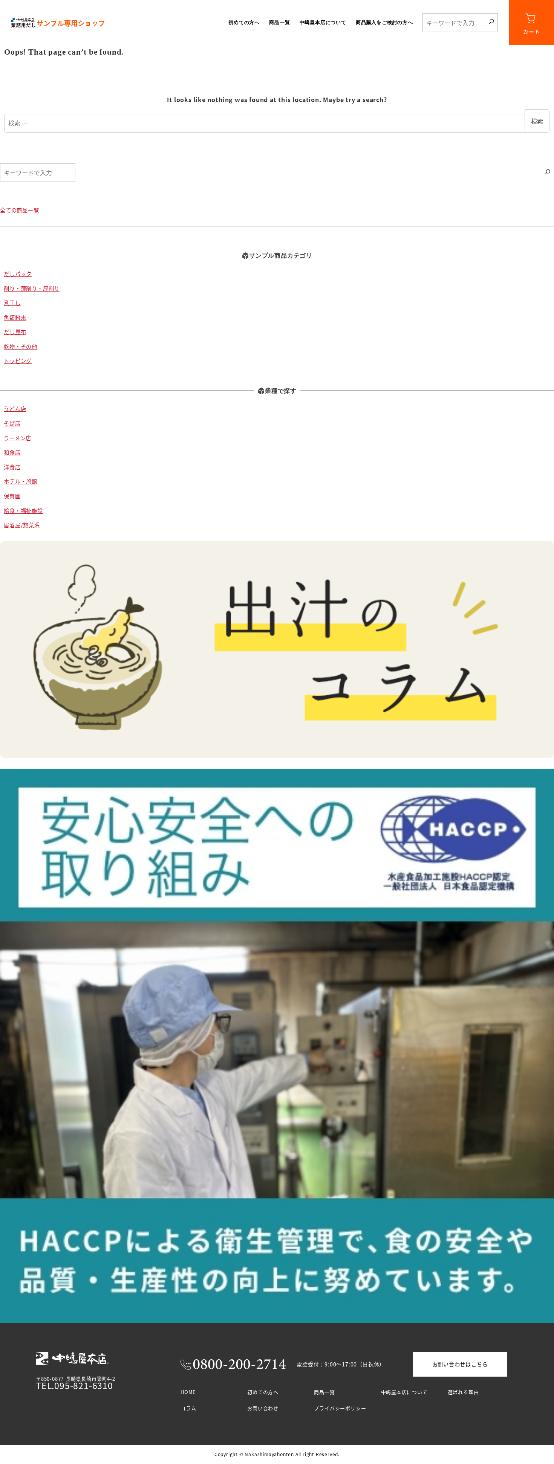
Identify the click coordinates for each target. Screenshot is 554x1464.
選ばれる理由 (463, 1391)
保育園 (12, 496)
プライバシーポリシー (340, 1408)
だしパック (18, 274)
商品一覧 (324, 1391)
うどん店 (15, 408)
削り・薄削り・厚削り (32, 288)
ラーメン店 (17, 438)
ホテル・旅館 (20, 481)
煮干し (12, 303)
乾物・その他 (20, 346)
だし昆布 (15, 332)
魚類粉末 (15, 317)
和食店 (12, 452)
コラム (188, 1408)
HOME (188, 1391)
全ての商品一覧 (19, 210)
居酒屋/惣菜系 (22, 525)
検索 (537, 120)
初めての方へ (263, 1391)
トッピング (18, 361)
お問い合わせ (263, 1408)
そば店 (12, 423)
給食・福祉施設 (23, 510)
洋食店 (12, 467)
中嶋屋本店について (404, 1391)
